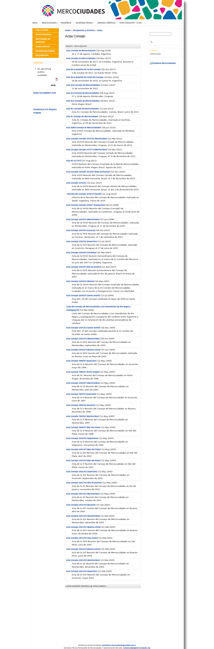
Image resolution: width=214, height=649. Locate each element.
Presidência (66, 23)
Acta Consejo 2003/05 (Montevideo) (83, 560)
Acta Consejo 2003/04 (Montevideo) (83, 516)
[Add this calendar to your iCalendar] (56, 80)
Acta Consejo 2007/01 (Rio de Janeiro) (83, 267)
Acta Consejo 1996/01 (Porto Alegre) (82, 372)
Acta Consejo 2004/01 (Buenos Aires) (83, 549)
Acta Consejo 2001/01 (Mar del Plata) (83, 460)
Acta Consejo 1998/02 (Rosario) (80, 405)
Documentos (42, 55)
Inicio (34, 23)
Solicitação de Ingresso (43, 40)
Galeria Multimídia (45, 51)
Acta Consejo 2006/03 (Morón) (80, 281)
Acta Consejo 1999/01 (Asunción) (81, 361)
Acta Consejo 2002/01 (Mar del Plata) (83, 449)
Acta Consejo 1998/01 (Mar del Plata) (83, 427)
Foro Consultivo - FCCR (130, 23)
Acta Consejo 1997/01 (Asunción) (81, 394)
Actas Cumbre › (100, 586)
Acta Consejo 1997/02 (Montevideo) (82, 416)
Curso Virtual (43, 46)
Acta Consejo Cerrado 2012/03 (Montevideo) (86, 138)
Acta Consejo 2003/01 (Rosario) (81, 505)
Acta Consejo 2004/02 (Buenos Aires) (83, 527)
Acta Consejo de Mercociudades (81, 50)
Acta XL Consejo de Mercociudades (82, 116)
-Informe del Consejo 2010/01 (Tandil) (84, 194)
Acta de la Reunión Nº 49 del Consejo (83, 69)
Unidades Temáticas (106, 23)
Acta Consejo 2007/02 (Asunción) (81, 241)
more (53, 85)
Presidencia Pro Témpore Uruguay (45, 111)
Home (67, 30)
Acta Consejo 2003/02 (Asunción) (81, 571)
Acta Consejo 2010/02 (76, 183)
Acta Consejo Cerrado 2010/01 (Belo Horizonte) (88, 172)
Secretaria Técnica (84, 23)
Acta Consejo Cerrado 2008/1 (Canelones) (85, 205)
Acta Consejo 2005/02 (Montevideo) (83, 338)
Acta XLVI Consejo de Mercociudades (83, 85)
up (91, 586)
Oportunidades (43, 34)
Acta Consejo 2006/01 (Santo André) (83, 295)
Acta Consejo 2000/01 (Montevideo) (83, 383)
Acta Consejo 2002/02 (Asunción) (81, 471)
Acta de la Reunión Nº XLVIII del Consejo (85, 77)
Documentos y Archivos (84, 30)
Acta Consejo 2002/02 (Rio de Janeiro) (84, 482)
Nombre (69, 46)
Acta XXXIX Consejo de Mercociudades (83, 127)
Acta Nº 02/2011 (73, 160)
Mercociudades (49, 23)
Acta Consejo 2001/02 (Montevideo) (83, 494)
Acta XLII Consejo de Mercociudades (82, 101)
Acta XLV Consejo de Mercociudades (82, 93)
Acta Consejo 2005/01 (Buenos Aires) (83, 350)
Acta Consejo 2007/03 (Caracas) (80, 230)
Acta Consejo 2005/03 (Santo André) (83, 327)
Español (154, 51)
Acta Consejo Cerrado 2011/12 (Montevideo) (86, 149)
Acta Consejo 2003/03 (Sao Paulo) (82, 538)
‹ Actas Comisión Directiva (77, 586)
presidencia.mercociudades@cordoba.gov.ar (119, 645)
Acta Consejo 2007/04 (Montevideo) (82, 219)
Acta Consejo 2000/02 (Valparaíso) (82, 438)
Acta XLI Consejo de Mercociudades (82, 108)
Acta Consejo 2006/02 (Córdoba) (81, 252)
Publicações (42, 30)
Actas (99, 30)
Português (155, 54)
